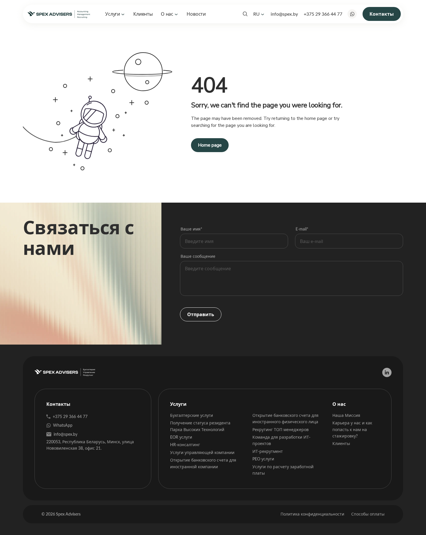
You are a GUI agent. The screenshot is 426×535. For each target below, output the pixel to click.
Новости (196, 14)
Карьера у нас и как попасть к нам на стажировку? (352, 429)
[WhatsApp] (352, 14)
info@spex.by (284, 14)
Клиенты (143, 14)
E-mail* (302, 229)
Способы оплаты (368, 514)
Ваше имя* (191, 229)
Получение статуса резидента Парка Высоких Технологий (200, 426)
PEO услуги (263, 459)
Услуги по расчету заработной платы (283, 470)
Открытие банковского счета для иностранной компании (203, 463)
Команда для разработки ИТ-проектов (281, 440)
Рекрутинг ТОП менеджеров (280, 429)
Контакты (381, 14)
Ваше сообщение (198, 256)
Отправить (200, 314)
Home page (210, 145)
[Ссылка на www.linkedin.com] (387, 372)
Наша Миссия (346, 415)
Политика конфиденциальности (312, 514)
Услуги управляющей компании (202, 452)
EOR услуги (181, 437)
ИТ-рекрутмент (267, 451)
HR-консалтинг (185, 444)
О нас (167, 14)
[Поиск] (245, 14)
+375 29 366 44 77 (323, 14)
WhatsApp (62, 425)
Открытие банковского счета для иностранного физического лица (285, 418)
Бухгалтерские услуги (191, 415)
